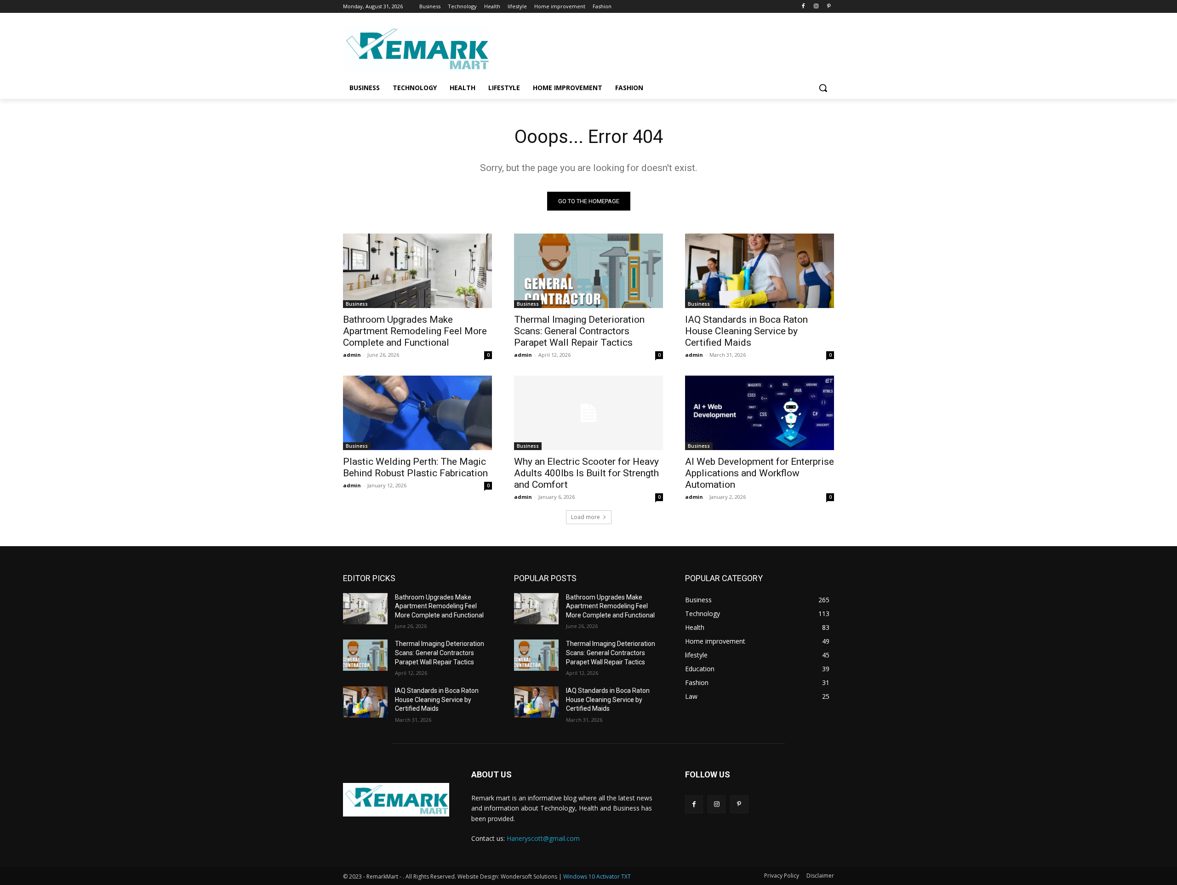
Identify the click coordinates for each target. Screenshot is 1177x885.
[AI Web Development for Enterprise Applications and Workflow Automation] (759, 413)
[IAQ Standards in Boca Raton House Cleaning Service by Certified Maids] (759, 271)
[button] (823, 88)
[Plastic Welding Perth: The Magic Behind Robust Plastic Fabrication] (417, 413)
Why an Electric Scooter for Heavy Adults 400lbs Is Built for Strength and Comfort (586, 473)
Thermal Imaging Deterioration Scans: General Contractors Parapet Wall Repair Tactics (579, 331)
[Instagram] (816, 6)
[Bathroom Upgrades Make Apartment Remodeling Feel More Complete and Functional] (417, 271)
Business (357, 304)
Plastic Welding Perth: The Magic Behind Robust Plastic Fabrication (415, 467)
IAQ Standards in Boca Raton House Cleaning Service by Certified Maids (746, 331)
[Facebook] (803, 6)
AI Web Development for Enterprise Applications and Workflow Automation (759, 473)
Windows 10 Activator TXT (597, 876)
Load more (585, 517)
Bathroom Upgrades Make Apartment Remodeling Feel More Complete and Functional (415, 331)
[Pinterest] (828, 6)
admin (352, 354)
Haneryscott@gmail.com (543, 838)
